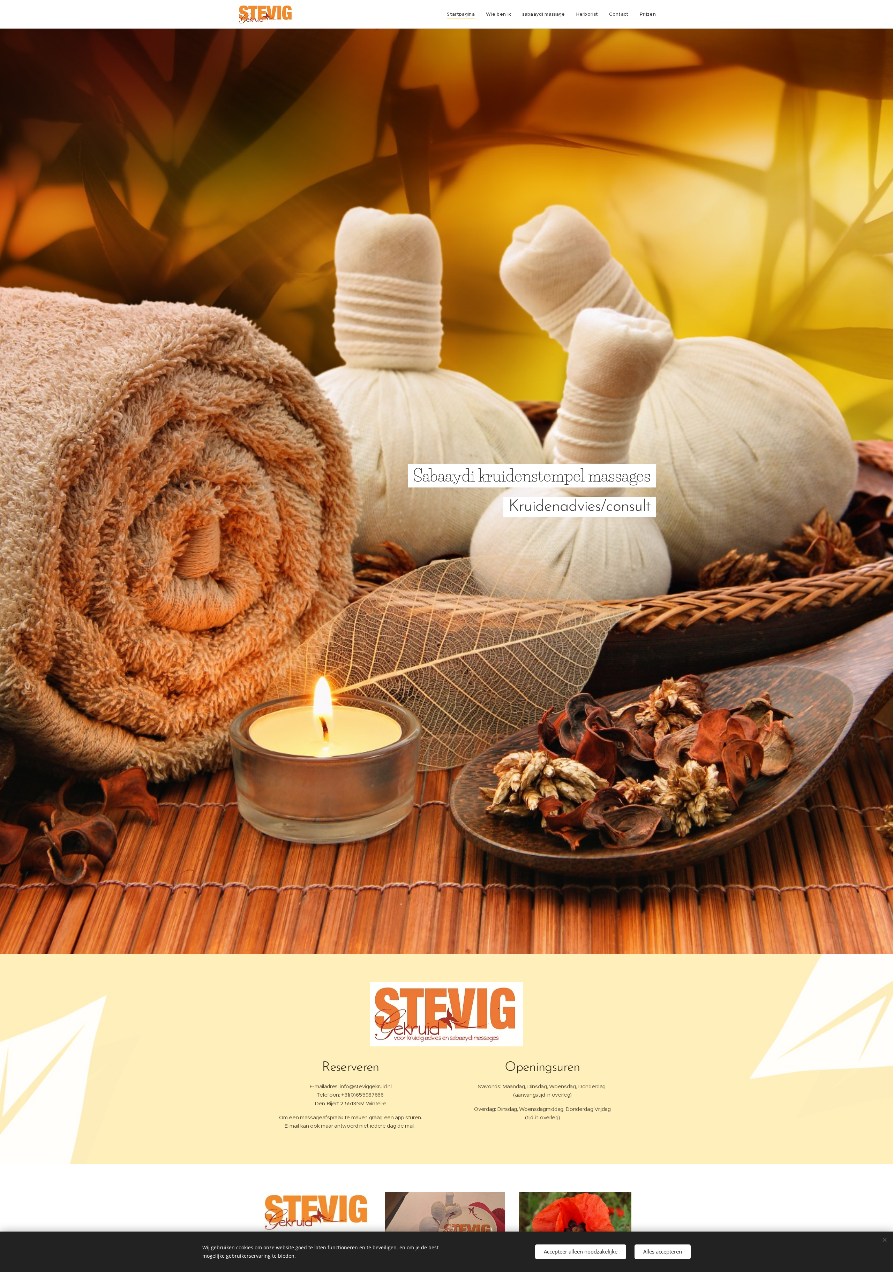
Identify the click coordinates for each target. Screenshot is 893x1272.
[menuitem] (462, 14)
